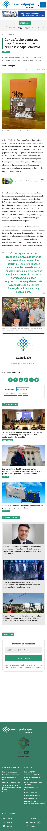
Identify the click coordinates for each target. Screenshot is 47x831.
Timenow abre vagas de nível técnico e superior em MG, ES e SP (24, 28)
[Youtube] (27, 822)
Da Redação (10, 66)
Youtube (32, 822)
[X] (15, 380)
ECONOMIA (6, 511)
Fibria (23, 162)
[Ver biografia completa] (35, 364)
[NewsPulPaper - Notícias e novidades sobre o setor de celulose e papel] (23, 730)
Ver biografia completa (22, 363)
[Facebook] (10, 380)
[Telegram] (36, 380)
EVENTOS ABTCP (7, 440)
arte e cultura (23, 389)
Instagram (33, 818)
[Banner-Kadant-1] (23, 14)
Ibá (16, 156)
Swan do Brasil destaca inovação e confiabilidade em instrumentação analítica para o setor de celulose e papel (21, 584)
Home (4, 35)
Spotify (9, 826)
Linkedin (9, 818)
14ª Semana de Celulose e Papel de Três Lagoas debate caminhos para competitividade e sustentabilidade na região (22, 434)
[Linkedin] (26, 380)
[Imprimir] (31, 380)
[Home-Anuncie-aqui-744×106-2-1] (23, 181)
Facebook (33, 826)
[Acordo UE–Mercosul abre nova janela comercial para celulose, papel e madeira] (23, 492)
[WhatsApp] (21, 380)
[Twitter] (4, 822)
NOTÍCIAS (11, 35)
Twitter (9, 822)
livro (25, 394)
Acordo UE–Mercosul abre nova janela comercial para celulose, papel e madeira (22, 506)
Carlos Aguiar (10, 394)
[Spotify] (4, 826)
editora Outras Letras (32, 143)
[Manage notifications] (39, 822)
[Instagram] (27, 819)
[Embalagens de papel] (23, 696)
